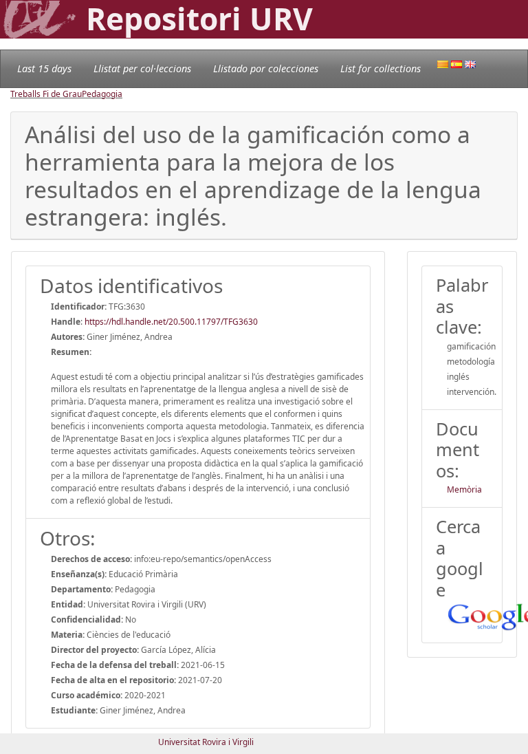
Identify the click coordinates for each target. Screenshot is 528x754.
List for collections (380, 68)
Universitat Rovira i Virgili (206, 742)
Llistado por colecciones (265, 68)
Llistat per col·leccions (142, 68)
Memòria (464, 489)
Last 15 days (44, 68)
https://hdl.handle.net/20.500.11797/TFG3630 (171, 321)
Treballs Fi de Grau (46, 94)
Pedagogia (102, 94)
